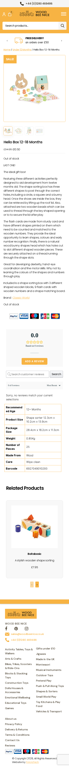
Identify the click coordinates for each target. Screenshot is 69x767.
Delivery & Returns (16, 729)
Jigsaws (41, 654)
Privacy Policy (13, 724)
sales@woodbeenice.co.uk (27, 634)
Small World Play (46, 696)
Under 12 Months (22, 49)
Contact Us (12, 740)
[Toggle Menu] (63, 13)
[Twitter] (16, 629)
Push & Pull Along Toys (50, 686)
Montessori (43, 664)
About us (10, 719)
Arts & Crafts (13, 658)
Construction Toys (16, 683)
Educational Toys (15, 703)
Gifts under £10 (45, 648)
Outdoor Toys (44, 675)
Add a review (34, 361)
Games (9, 708)
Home (7, 49)
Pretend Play (43, 680)
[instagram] (26, 629)
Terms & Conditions (17, 735)
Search (62, 26)
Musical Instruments (48, 670)
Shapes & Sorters (46, 691)
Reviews (10, 745)
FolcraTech (32, 762)
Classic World (21, 298)
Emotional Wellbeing (17, 697)
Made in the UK (45, 659)
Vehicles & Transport (49, 711)
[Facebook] (6, 629)
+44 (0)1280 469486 (38, 4)
